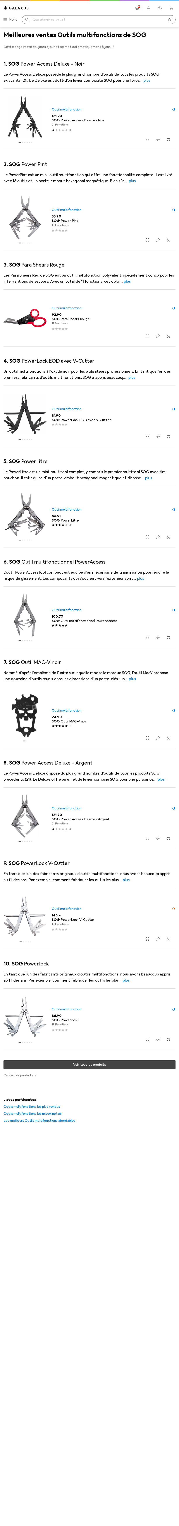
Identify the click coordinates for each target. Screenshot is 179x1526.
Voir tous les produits (89, 1064)
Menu (13, 19)
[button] (113, 46)
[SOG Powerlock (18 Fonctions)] (89, 1019)
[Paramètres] (137, 8)
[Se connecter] (148, 8)
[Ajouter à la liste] (158, 139)
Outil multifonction (66, 109)
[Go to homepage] (16, 8)
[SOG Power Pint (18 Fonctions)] (89, 219)
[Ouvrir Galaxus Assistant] (159, 8)
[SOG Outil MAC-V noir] (89, 717)
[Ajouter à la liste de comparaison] (147, 139)
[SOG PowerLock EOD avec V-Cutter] (89, 416)
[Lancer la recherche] (27, 19)
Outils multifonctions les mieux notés (32, 1113)
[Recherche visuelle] (170, 19)
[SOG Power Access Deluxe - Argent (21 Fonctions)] (89, 818)
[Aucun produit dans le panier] (171, 8)
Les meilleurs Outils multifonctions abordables (39, 1120)
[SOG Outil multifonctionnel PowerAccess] (89, 617)
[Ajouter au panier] (168, 139)
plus (146, 80)
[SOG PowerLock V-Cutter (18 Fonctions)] (89, 918)
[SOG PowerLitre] (89, 516)
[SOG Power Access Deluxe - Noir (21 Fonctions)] (89, 119)
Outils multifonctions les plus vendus (31, 1107)
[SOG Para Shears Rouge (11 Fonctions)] (89, 318)
